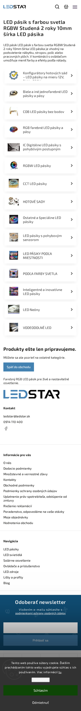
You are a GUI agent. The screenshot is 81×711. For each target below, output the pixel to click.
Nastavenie (40, 680)
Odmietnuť (40, 702)
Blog (6, 583)
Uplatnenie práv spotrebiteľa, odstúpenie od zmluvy (35, 498)
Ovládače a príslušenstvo (21, 566)
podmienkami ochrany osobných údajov (40, 613)
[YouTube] (17, 437)
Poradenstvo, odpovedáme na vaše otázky (33, 511)
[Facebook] (40, 428)
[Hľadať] (57, 6)
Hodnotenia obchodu (18, 523)
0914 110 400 (13, 422)
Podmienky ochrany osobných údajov (30, 491)
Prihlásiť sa (40, 640)
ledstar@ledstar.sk (16, 416)
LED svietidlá (12, 555)
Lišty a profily (13, 577)
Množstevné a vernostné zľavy (25, 474)
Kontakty (9, 480)
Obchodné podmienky (18, 485)
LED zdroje (11, 572)
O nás (7, 463)
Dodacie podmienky (17, 468)
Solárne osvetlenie (17, 560)
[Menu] (75, 6)
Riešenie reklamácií (17, 506)
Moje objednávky (15, 517)
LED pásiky (11, 549)
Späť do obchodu (19, 367)
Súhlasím (41, 690)
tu (59, 672)
